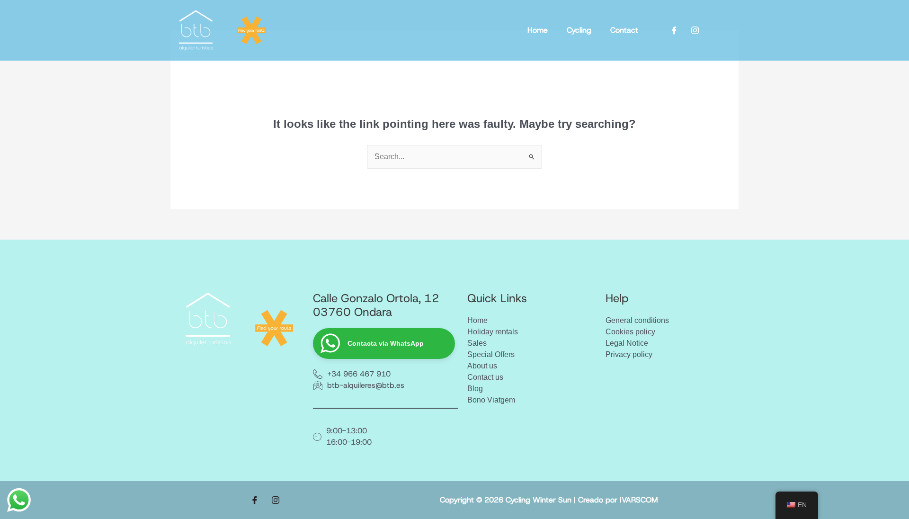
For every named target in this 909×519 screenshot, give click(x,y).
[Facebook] (674, 30)
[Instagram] (695, 30)
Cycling (579, 30)
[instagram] (275, 500)
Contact (624, 30)
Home (537, 30)
